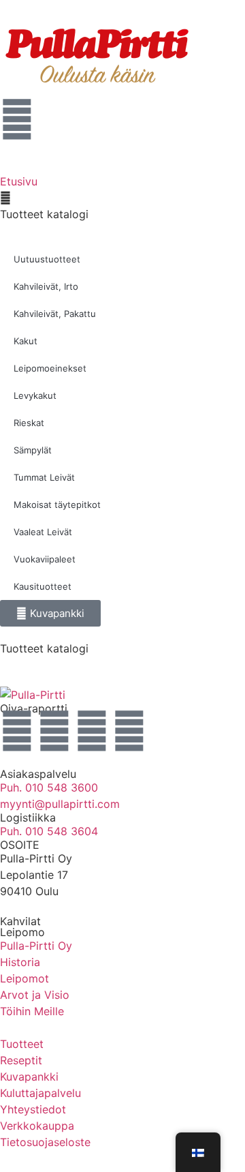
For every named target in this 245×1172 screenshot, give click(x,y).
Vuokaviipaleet (45, 559)
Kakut (25, 340)
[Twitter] (129, 731)
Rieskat (29, 422)
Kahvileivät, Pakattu (55, 313)
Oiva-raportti (33, 708)
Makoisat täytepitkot (57, 504)
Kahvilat (20, 921)
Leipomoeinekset (50, 368)
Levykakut (35, 395)
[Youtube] (92, 731)
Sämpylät (33, 450)
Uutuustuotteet (47, 259)
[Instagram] (17, 731)
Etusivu (18, 181)
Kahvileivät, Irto (46, 286)
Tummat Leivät (44, 477)
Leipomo (22, 932)
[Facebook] (54, 731)
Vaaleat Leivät (43, 531)
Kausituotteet (42, 586)
